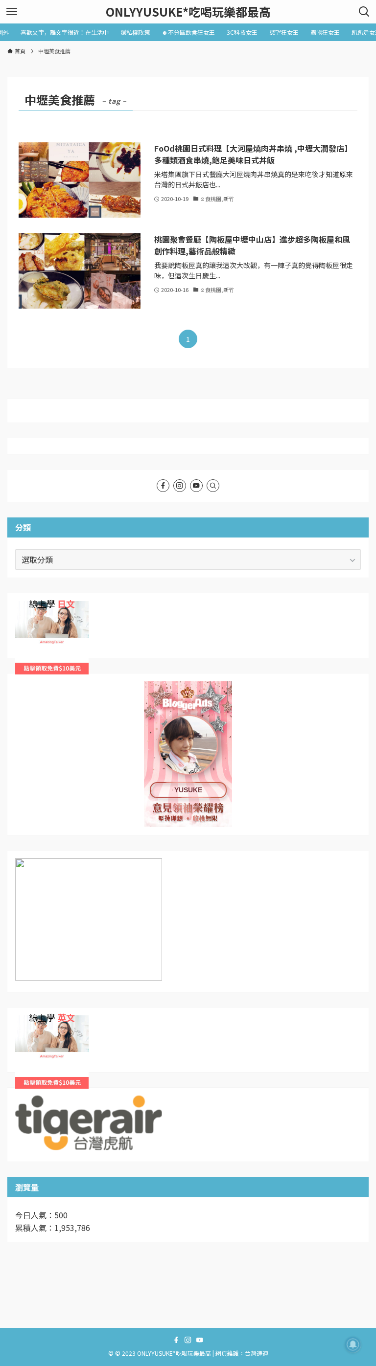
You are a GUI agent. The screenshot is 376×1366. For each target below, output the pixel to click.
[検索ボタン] (364, 11)
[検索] (213, 485)
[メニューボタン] (12, 11)
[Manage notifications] (353, 1344)
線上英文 (31, 1021)
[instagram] (179, 485)
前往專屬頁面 (188, 754)
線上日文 (31, 607)
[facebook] (163, 485)
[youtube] (196, 485)
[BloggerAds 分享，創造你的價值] (188, 712)
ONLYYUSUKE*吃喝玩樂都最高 (188, 12)
